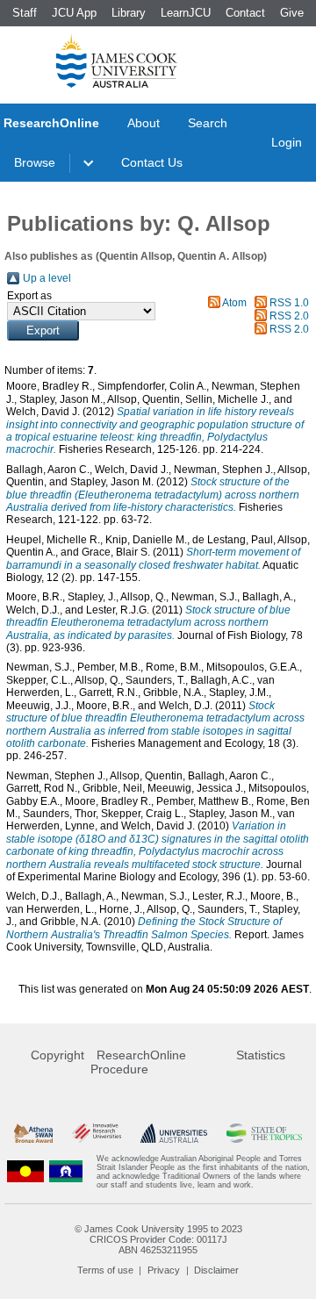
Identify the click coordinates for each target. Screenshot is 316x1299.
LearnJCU (186, 12)
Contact (245, 12)
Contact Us (152, 162)
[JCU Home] (116, 60)
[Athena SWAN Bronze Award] (33, 1133)
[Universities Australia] (173, 1133)
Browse (34, 162)
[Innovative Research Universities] (96, 1133)
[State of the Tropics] (264, 1133)
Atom (234, 303)
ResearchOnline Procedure (138, 1062)
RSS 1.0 (289, 303)
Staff (24, 12)
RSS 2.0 (289, 316)
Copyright (57, 1055)
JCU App (74, 12)
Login (286, 142)
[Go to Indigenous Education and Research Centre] (25, 1171)
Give (292, 12)
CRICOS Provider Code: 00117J (158, 1239)
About (143, 123)
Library (128, 12)
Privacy (163, 1270)
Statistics (260, 1055)
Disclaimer (216, 1270)
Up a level (47, 278)
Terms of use (105, 1270)
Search (207, 123)
